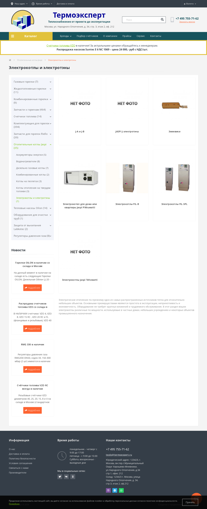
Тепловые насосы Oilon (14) (30, 208)
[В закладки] (96, 81)
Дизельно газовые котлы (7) (32, 168)
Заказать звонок (187, 21)
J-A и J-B (79, 131)
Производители (17, 472)
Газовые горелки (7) (26, 81)
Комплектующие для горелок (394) (31, 125)
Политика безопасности (22, 458)
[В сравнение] (96, 86)
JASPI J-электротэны (127, 131)
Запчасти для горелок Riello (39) (31, 135)
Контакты (155, 35)
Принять (190, 502)
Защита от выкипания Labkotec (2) (27, 227)
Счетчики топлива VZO (61, 45)
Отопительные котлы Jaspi (29, 60)
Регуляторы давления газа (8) (32, 235)
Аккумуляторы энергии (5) (31, 154)
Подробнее (14, 503)
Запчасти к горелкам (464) (30, 109)
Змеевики (174, 131)
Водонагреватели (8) (28, 161)
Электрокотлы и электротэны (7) (33, 199)
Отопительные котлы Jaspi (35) (30, 146)
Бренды (64, 35)
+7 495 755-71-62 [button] (117, 449)
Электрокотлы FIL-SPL (174, 204)
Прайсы (126, 35)
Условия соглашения (20, 463)
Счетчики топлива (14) (27, 116)
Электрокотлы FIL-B (127, 204)
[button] (19, 3)
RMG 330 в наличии (32, 344)
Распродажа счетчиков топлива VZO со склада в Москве (32, 307)
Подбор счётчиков (87, 35)
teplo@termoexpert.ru (119, 454)
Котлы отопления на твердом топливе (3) (33, 189)
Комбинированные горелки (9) (31, 100)
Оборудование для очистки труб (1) (31, 216)
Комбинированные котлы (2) (32, 174)
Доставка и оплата (65, 3)
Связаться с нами (18, 467)
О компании (110, 35)
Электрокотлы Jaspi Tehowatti (80, 279)
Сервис (141, 35)
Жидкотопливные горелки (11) (30, 90)
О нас (12, 449)
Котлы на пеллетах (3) (29, 181)
